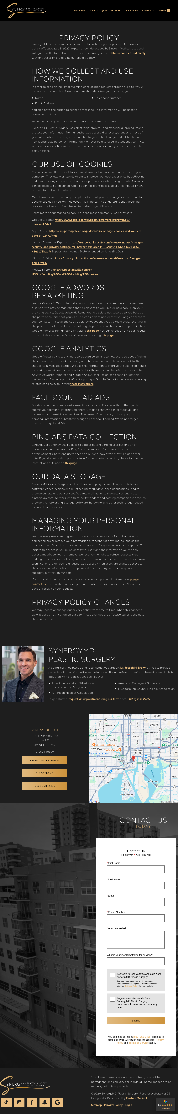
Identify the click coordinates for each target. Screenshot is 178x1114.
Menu (162, 10)
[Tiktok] (6, 1102)
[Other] (44, 1102)
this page (93, 330)
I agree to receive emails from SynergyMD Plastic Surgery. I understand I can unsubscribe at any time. (137, 1003)
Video (94, 10)
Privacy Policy (132, 986)
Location (131, 10)
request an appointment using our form (94, 699)
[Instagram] (19, 1102)
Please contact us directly (128, 53)
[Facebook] (32, 1102)
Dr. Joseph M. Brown (133, 667)
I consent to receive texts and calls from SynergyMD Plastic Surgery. (139, 980)
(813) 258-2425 (139, 699)
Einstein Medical (136, 1098)
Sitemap (96, 1105)
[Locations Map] (133, 758)
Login (128, 1105)
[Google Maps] (57, 1102)
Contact (148, 10)
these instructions (81, 383)
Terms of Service (139, 1042)
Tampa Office (44, 729)
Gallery (79, 10)
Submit (136, 1020)
